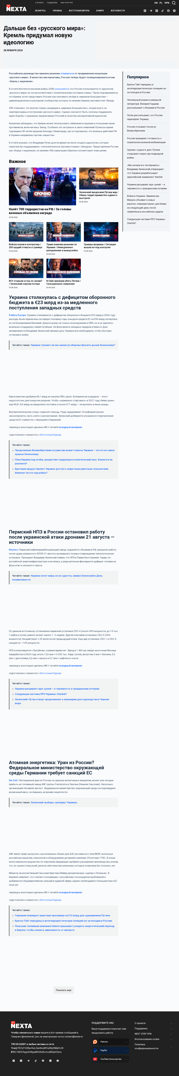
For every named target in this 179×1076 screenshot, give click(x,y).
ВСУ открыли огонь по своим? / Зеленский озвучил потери (25, 282)
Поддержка (52, 3)
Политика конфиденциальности (146, 1046)
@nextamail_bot (30, 1036)
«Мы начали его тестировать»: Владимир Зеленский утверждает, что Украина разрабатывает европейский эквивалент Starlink (145, 171)
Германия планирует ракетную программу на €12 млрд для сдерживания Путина (62, 915)
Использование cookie (147, 1039)
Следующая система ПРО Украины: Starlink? (41, 694)
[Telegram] (151, 11)
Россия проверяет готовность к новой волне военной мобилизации (146, 140)
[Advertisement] (136, 40)
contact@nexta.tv (73, 1036)
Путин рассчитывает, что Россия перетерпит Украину (144, 117)
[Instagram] (174, 11)
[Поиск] (174, 3)
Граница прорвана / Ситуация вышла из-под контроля (100, 246)
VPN (166, 2)
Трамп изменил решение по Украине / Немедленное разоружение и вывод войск (62, 247)
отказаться (67, 73)
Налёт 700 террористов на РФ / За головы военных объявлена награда (40, 211)
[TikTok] (162, 11)
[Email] (57, 1060)
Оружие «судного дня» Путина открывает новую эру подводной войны (145, 153)
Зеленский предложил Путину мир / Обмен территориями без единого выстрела (98, 195)
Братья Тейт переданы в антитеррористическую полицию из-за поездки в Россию (63, 920)
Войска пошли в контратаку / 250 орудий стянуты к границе (25, 246)
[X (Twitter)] (157, 11)
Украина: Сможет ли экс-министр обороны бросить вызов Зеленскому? (73, 345)
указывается (62, 88)
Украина (57, 11)
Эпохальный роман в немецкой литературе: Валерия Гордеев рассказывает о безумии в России (146, 103)
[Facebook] (168, 11)
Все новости (118, 11)
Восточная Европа (79, 11)
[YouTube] (145, 11)
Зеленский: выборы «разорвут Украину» (54, 802)
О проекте (39, 3)
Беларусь (40, 11)
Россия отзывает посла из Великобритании (141, 128)
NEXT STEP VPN (67, 3)
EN (156, 2)
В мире (100, 11)
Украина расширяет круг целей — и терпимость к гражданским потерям (57, 688)
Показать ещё (63, 990)
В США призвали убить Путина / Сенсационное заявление (63, 282)
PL (161, 2)
